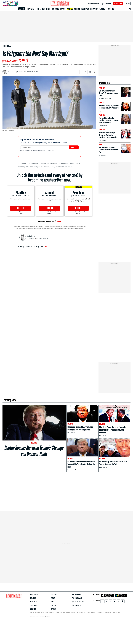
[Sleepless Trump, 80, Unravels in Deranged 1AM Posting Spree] (126, 111)
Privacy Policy (51, 150)
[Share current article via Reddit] (94, 72)
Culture (54, 605)
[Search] (130, 9)
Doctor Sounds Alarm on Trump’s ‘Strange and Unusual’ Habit (34, 450)
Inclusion (87, 613)
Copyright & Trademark (112, 613)
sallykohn (31, 238)
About (32, 613)
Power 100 (85, 9)
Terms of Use (42, 150)
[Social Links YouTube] (114, 602)
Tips (42, 613)
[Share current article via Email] (90, 72)
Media (48, 9)
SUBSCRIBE (118, 3)
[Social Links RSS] (118, 602)
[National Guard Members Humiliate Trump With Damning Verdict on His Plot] (126, 123)
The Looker (41, 9)
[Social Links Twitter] (106, 602)
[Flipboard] (122, 602)
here (45, 247)
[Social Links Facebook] (102, 602)
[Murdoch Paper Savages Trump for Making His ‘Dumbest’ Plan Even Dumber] (126, 138)
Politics (70, 9)
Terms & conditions (97, 613)
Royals (62, 9)
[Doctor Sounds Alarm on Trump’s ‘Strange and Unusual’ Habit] (126, 96)
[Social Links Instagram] (110, 602)
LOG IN (127, 3)
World (53, 602)
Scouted (111, 9)
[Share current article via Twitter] (85, 72)
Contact (38, 613)
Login (59, 221)
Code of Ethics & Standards (74, 613)
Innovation (94, 9)
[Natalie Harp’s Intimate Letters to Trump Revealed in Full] (126, 153)
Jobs (46, 613)
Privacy (62, 613)
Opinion (77, 9)
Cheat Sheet (30, 9)
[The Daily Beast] (60, 3)
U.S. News (102, 9)
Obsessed (55, 9)
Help (57, 613)
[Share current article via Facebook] (81, 72)
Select (20, 208)
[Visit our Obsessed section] (17, 3)
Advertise (52, 613)
